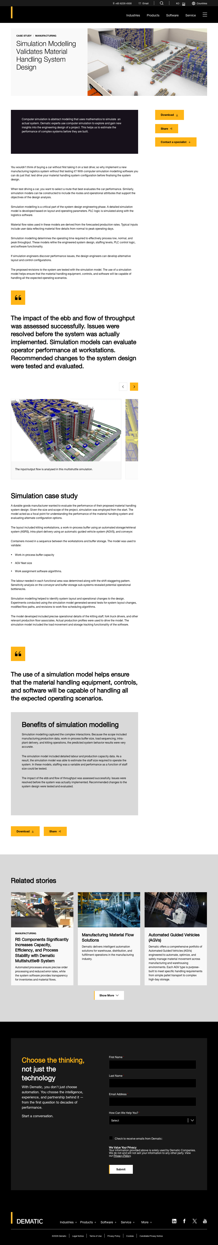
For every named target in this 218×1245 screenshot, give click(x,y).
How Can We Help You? (124, 1112)
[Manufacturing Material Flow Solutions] (109, 909)
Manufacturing (45, 35)
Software (107, 1222)
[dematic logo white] (27, 1221)
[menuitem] (122, 3)
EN (183, 3)
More (145, 1222)
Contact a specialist (173, 141)
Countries (202, 3)
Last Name (116, 1075)
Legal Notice (78, 1236)
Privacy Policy (122, 1155)
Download (167, 114)
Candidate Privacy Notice (151, 1236)
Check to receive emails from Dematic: (138, 1138)
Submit (121, 1169)
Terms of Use (96, 1236)
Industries (67, 1222)
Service (126, 1222)
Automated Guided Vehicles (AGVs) (174, 936)
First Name (116, 1056)
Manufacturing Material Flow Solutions (108, 936)
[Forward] (134, 387)
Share (164, 128)
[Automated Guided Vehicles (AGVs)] (176, 909)
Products (86, 1222)
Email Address (118, 1093)
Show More (106, 995)
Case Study (24, 35)
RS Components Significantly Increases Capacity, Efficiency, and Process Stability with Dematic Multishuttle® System (41, 949)
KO (177, 3)
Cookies (130, 1236)
